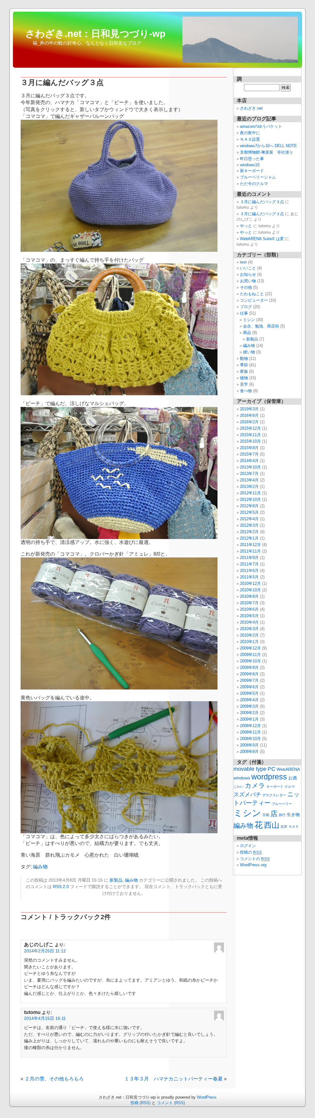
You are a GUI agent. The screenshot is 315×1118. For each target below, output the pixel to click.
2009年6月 (249, 687)
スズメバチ (247, 794)
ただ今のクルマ (254, 183)
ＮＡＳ (294, 826)
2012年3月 (249, 525)
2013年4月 (249, 480)
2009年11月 (250, 654)
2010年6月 (249, 609)
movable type (249, 769)
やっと (246, 225)
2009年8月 (249, 674)
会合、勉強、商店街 (261, 326)
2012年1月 (249, 538)
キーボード (274, 786)
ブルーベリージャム (258, 177)
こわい (238, 786)
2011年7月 (249, 564)
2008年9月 (249, 745)
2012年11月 (250, 493)
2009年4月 (249, 700)
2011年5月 (249, 577)
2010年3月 (249, 628)
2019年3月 (249, 409)
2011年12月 (250, 544)
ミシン (249, 319)
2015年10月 (250, 441)
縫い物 (249, 352)
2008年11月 (250, 732)
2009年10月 (250, 661)
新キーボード (252, 170)
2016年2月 (249, 422)
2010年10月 (250, 590)
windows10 (249, 165)
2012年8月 (249, 506)
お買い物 (248, 281)
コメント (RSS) (171, 1102)
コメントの (255, 858)
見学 (244, 384)
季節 (244, 365)
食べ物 (246, 390)
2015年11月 (250, 434)
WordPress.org (253, 865)
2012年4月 (249, 519)
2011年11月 (250, 551)
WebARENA (288, 769)
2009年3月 (249, 706)
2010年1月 (249, 641)
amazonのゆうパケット (261, 126)
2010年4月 (249, 622)
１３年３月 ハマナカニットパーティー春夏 (173, 1078)
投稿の (251, 852)
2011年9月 (249, 557)
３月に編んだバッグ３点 (262, 201)
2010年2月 (249, 635)
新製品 (116, 880)
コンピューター (254, 300)
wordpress (269, 776)
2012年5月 (249, 512)
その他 (246, 287)
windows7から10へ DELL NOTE (268, 145)
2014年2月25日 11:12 (45, 950)
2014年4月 (249, 460)
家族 (244, 371)
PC (271, 769)
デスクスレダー (274, 795)
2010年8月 (249, 596)
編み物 (40, 866)
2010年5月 (249, 615)
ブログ (246, 306)
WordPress (207, 1097)
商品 (247, 332)
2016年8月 (249, 415)
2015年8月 (249, 447)
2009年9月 (249, 667)
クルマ (290, 786)
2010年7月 (249, 603)
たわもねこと (252, 294)
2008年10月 (250, 738)
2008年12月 (250, 725)
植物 (244, 378)
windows (241, 778)
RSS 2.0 (61, 886)
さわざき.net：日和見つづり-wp (95, 33)
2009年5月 (249, 693)
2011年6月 (249, 570)
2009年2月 (249, 712)
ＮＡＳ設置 (250, 139)
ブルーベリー (282, 804)
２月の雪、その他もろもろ (54, 1078)
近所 (284, 826)
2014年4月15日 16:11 (45, 1018)
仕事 (244, 313)
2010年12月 (250, 583)
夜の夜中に (250, 133)
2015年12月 (250, 428)
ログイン (248, 845)
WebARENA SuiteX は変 (262, 238)
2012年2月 (249, 531)
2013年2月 (249, 486)
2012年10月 (250, 499)
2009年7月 (249, 680)
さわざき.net (251, 108)
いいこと (248, 268)
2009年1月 (249, 719)
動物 (244, 358)
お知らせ (248, 274)
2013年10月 (250, 467)
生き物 (293, 814)
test (243, 262)
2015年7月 (249, 454)
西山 (271, 825)
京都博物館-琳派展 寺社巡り (266, 152)
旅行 (282, 815)
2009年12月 (250, 648)
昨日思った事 (252, 158)
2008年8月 (249, 751)
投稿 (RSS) (140, 1102)
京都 (265, 815)
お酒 (292, 778)
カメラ (255, 785)
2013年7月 (249, 473)
